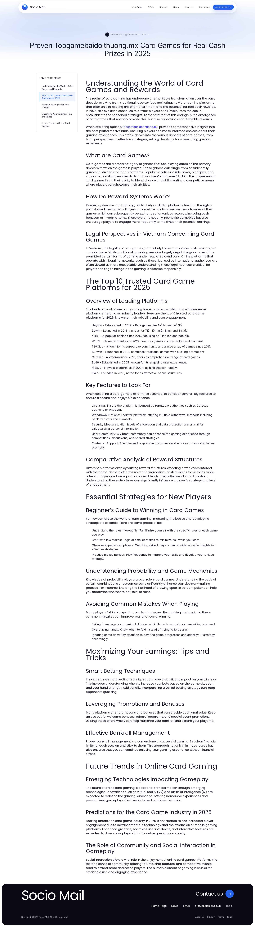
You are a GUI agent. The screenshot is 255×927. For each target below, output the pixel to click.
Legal (230, 916)
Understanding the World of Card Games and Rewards (58, 87)
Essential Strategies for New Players (55, 106)
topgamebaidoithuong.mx (140, 127)
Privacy (211, 916)
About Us (199, 916)
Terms (221, 916)
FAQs (186, 906)
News (174, 906)
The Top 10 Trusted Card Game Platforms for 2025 (57, 97)
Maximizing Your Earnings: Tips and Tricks (57, 115)
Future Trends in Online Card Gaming (56, 124)
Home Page (159, 906)
